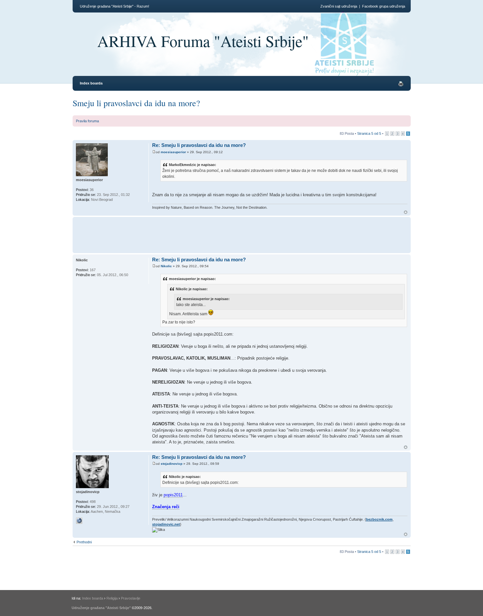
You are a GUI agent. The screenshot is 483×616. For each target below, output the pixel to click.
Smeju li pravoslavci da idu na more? (136, 102)
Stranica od (369, 133)
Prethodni (84, 542)
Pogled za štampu (400, 83)
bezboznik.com (379, 519)
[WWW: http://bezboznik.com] (79, 520)
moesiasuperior (173, 152)
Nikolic (166, 266)
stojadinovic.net (166, 524)
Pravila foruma (87, 121)
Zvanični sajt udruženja (338, 6)
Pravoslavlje (130, 598)
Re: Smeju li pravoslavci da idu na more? (199, 145)
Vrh (405, 212)
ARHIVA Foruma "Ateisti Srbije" (203, 40)
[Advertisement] (272, 234)
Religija (112, 598)
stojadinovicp (171, 463)
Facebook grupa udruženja (383, 6)
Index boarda (91, 83)
